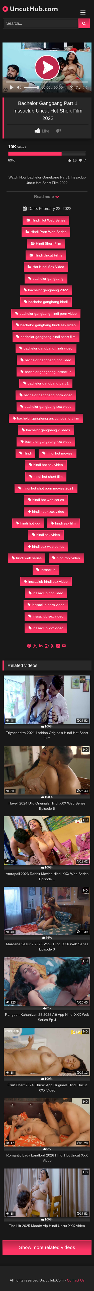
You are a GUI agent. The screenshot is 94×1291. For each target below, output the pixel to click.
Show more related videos (47, 1247)
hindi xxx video (68, 558)
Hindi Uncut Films (48, 255)
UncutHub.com (33, 8)
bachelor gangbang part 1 (48, 383)
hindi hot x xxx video (48, 512)
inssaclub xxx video (48, 628)
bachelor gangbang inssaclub (48, 372)
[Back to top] (78, 1276)
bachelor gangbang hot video (48, 360)
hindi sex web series (48, 546)
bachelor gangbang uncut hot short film (48, 418)
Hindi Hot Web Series (48, 220)
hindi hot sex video (48, 465)
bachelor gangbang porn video (48, 395)
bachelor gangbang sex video (48, 406)
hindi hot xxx (30, 523)
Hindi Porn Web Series (48, 232)
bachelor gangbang (48, 278)
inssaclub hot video (48, 593)
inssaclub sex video (48, 616)
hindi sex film (65, 523)
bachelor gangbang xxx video (48, 442)
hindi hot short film (48, 476)
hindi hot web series (48, 500)
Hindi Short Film (48, 244)
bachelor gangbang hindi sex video (48, 325)
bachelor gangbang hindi (48, 302)
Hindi (28, 453)
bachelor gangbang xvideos (48, 430)
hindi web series (29, 558)
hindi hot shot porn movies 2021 (48, 488)
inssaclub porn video (48, 605)
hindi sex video (48, 535)
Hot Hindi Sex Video (48, 267)
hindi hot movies (59, 453)
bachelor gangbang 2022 (48, 290)
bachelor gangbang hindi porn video (48, 314)
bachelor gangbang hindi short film (48, 337)
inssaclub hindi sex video (48, 582)
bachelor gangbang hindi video (48, 348)
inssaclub (48, 570)
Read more (44, 196)
